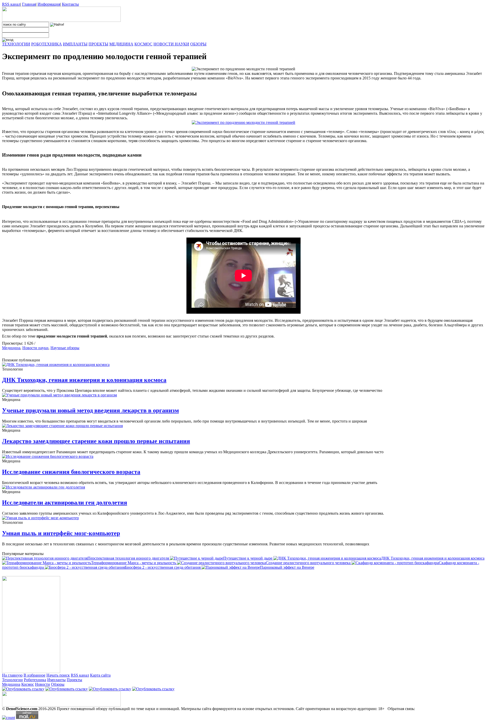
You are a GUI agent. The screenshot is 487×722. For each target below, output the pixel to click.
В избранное (34, 675)
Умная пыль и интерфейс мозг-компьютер (61, 533)
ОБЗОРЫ (198, 44)
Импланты (56, 680)
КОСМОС (143, 44)
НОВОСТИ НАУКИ (171, 44)
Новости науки (35, 348)
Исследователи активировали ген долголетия (64, 502)
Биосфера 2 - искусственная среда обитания (163, 567)
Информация (49, 4)
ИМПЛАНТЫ (75, 44)
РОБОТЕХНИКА (46, 44)
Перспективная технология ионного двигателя (129, 558)
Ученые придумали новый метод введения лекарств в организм (90, 410)
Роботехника (35, 680)
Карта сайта (100, 675)
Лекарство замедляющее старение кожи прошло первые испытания (96, 441)
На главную (12, 675)
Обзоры (57, 684)
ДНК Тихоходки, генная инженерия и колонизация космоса (84, 380)
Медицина (11, 348)
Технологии (12, 680)
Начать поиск (58, 675)
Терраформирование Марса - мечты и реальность (134, 563)
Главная (29, 4)
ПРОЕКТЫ (98, 44)
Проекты (74, 680)
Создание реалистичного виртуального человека (309, 563)
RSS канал (11, 4)
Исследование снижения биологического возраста (71, 471)
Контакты (70, 4)
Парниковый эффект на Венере (287, 567)
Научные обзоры (64, 348)
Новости (42, 684)
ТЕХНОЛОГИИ (16, 44)
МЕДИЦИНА (121, 44)
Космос (27, 684)
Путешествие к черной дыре (248, 558)
